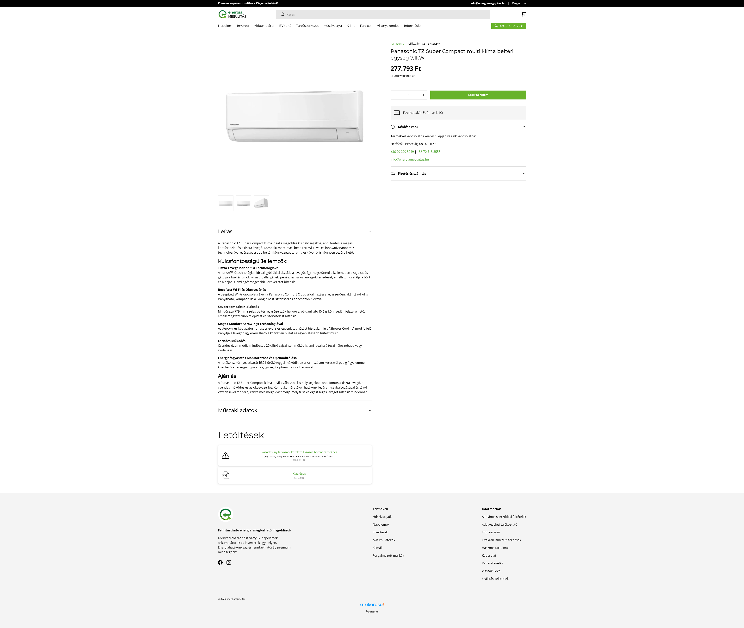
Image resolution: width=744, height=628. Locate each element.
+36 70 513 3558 (428, 151)
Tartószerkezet (307, 26)
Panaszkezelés (492, 563)
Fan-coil (366, 26)
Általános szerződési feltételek (504, 517)
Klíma (351, 26)
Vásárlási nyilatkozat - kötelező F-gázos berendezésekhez (299, 452)
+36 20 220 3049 (402, 151)
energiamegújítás (235, 598)
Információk (413, 26)
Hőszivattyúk (382, 517)
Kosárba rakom (478, 95)
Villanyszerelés (388, 26)
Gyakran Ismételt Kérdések (501, 540)
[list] (295, 116)
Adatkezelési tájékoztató (499, 524)
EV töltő (285, 26)
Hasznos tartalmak (495, 548)
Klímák (377, 548)
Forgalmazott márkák (388, 555)
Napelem (225, 26)
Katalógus (299, 473)
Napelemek (381, 524)
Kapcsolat (489, 555)
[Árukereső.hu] (372, 606)
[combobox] (383, 14)
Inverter (243, 26)
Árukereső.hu (372, 612)
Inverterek (380, 532)
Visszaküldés (491, 571)
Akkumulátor (264, 26)
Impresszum (491, 532)
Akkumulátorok (384, 540)
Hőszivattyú (333, 26)
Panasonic (397, 43)
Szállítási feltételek (495, 579)
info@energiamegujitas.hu (487, 3)
